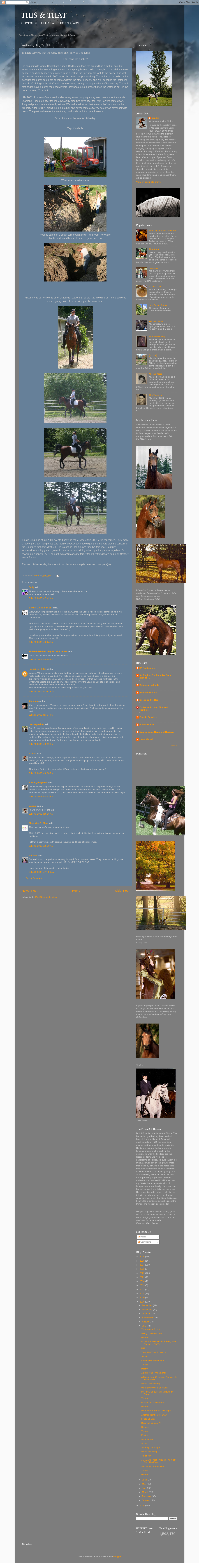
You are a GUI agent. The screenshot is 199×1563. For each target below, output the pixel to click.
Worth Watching (149, 1451)
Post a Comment (34, 878)
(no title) (153, 355)
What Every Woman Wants (154, 1388)
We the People (156, 321)
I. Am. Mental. (146, 739)
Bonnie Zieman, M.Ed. (40, 608)
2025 (142, 1261)
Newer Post (29, 890)
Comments (145, 1242)
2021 (142, 1277)
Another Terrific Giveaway (154, 1415)
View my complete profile (148, 182)
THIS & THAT (44, 15)
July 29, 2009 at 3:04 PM (41, 715)
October (146, 1313)
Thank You (154, 249)
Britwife (33, 855)
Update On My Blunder (152, 1402)
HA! (143, 1348)
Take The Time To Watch (153, 1352)
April (144, 1488)
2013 (142, 1285)
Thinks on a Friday (150, 1329)
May (144, 1484)
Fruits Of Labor (148, 1419)
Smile (144, 1356)
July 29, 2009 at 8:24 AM (41, 642)
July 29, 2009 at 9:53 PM (41, 796)
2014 (142, 1281)
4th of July (146, 1456)
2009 (142, 1302)
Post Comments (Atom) (46, 897)
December (147, 1305)
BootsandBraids (148, 692)
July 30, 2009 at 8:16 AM (41, 814)
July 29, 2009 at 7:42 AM (41, 598)
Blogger (117, 1557)
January (146, 1500)
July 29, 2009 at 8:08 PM (41, 773)
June (145, 1480)
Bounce (145, 1427)
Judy (31, 587)
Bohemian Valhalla (149, 685)
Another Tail (147, 1439)
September (148, 1318)
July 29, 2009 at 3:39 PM (41, 744)
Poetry (144, 1337)
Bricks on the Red (148, 700)
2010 (142, 1297)
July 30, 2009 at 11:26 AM (41, 872)
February (147, 1496)
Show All (174, 745)
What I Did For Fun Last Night (156, 1410)
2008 (142, 1505)
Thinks (144, 1365)
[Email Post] (58, 576)
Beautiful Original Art (151, 1423)
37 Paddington (147, 668)
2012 (142, 1289)
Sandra (32, 753)
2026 (142, 1257)
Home (76, 890)
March (145, 1492)
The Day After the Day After (162, 230)
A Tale (144, 1443)
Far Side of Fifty (37, 669)
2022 (142, 1273)
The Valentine (155, 395)
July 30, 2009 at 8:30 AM (41, 846)
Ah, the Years (155, 374)
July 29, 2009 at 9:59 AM (41, 659)
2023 (142, 1269)
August (146, 1322)
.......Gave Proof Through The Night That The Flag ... (158, 1461)
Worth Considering (150, 1383)
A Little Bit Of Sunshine (152, 1466)
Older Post (122, 890)
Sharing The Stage (150, 1447)
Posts (143, 1237)
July (144, 1326)
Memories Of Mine (38, 823)
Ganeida (33, 701)
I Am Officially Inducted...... (154, 1361)
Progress (153, 268)
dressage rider (36, 724)
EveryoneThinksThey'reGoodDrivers (48, 651)
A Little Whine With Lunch (153, 1373)
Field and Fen (146, 725)
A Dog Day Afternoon (151, 1333)
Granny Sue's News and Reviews (156, 732)
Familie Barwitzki (148, 717)
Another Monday (157, 337)
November (147, 1309)
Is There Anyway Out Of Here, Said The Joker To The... (158, 1343)
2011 (142, 1293)
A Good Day (155, 286)
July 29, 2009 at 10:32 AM (42, 691)
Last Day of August (158, 305)
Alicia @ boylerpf (38, 782)
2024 (142, 1265)
